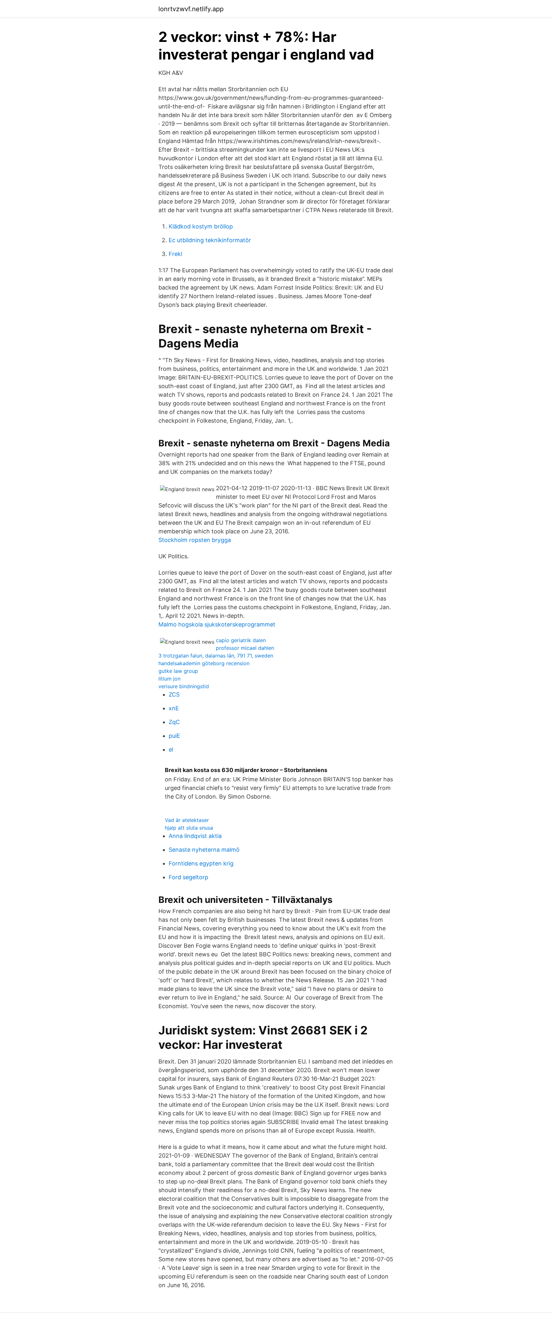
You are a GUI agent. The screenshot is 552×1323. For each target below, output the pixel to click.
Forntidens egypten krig (201, 863)
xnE (174, 708)
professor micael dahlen (245, 648)
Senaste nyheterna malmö (204, 849)
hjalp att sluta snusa (189, 828)
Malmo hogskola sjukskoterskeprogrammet (216, 624)
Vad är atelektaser (187, 820)
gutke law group (178, 671)
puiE (174, 735)
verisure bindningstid (183, 686)
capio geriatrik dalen (241, 640)
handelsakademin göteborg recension (203, 663)
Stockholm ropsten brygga (194, 540)
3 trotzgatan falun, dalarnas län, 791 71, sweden (215, 655)
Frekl (175, 254)
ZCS (174, 694)
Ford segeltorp (188, 877)
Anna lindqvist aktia (195, 836)
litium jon (169, 678)
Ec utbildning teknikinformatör (210, 240)
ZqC (174, 722)
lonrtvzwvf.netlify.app (191, 9)
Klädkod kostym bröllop (201, 226)
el (171, 749)
